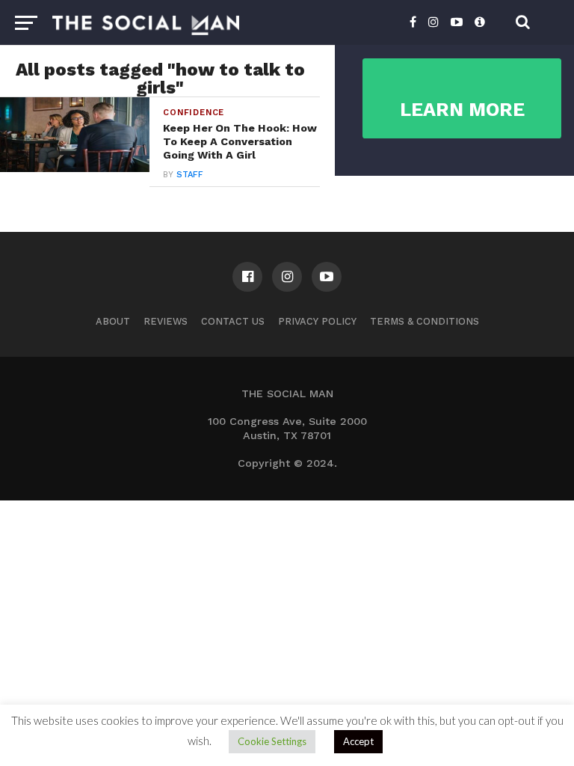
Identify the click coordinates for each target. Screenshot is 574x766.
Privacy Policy (317, 321)
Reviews (166, 321)
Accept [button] (358, 741)
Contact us (233, 321)
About (113, 321)
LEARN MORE (462, 109)
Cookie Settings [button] (272, 741)
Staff (189, 175)
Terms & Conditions (424, 321)
